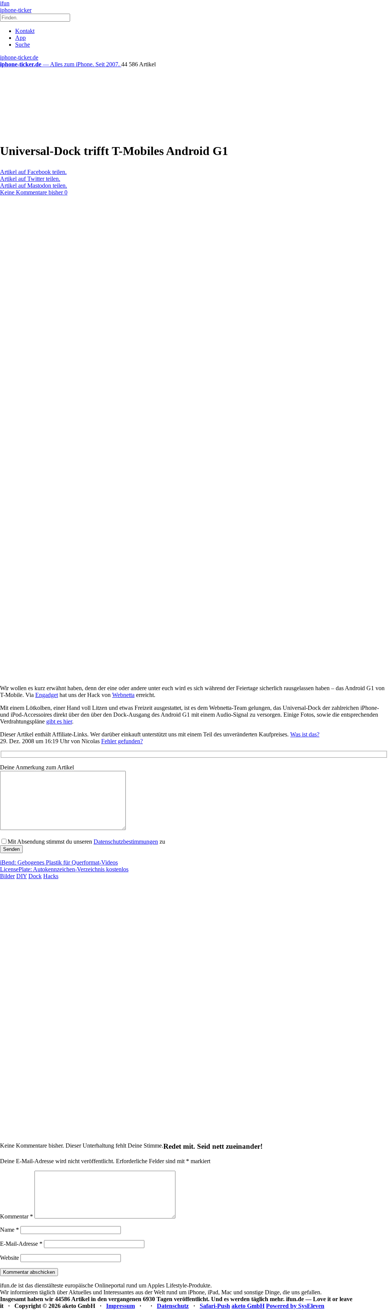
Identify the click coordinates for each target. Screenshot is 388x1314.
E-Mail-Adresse (21, 1243)
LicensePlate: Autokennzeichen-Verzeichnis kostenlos (64, 869)
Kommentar (16, 1216)
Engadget (46, 695)
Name (9, 1229)
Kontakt (24, 31)
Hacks (50, 876)
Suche (22, 44)
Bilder (7, 876)
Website (9, 1257)
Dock (35, 876)
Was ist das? (304, 734)
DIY (21, 876)
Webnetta (123, 695)
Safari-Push (215, 1306)
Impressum (120, 1306)
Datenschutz (173, 1306)
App (20, 37)
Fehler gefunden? (122, 741)
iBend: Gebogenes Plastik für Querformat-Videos (59, 862)
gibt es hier (59, 721)
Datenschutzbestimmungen (126, 841)
